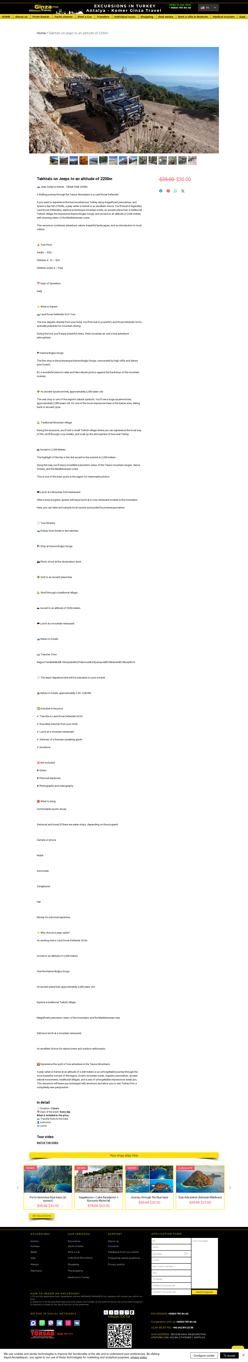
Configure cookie (204, 1355)
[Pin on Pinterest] (168, 191)
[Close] (243, 1355)
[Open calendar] (185, 1253)
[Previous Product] (18, 1187)
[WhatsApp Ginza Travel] (42, 1323)
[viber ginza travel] (51, 1323)
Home (41, 33)
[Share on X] (183, 191)
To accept (229, 1355)
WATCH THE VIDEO (47, 1143)
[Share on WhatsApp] (175, 191)
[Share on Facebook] (160, 191)
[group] (124, 1187)
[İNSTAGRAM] (68, 1323)
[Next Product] (230, 1187)
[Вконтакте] (77, 1323)
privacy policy (139, 1357)
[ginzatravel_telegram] (59, 1323)
